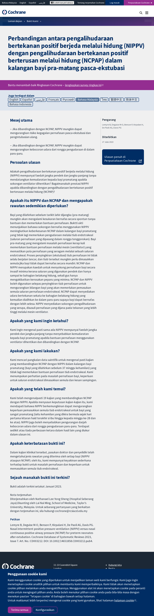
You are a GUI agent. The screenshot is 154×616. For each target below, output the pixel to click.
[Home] (15, 12)
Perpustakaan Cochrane (139, 2)
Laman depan (15, 21)
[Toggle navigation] (146, 12)
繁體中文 (116, 99)
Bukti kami (32, 21)
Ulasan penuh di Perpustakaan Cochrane (120, 158)
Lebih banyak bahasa (63, 2)
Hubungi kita (115, 564)
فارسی (42, 2)
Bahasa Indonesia (20, 104)
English (23, 2)
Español (32, 2)
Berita (111, 568)
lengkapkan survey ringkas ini (83, 85)
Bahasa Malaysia (9, 2)
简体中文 (131, 99)
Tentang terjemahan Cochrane (90, 2)
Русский (68, 99)
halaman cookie (124, 600)
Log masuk (115, 2)
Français (53, 99)
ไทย (104, 99)
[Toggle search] (141, 12)
